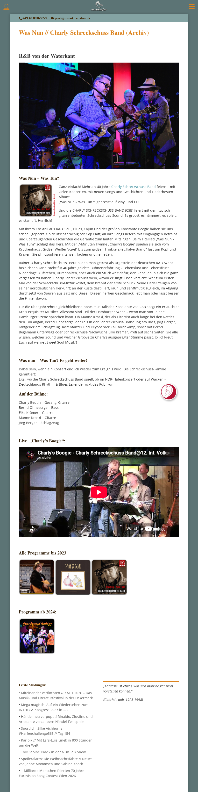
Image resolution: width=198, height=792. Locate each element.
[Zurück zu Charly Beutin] (99, 167)
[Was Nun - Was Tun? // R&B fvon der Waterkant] (109, 593)
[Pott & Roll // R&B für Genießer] (73, 593)
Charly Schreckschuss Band (133, 186)
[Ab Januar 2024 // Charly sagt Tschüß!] (37, 653)
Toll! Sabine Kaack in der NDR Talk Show (53, 752)
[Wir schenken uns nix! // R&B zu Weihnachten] (37, 593)
